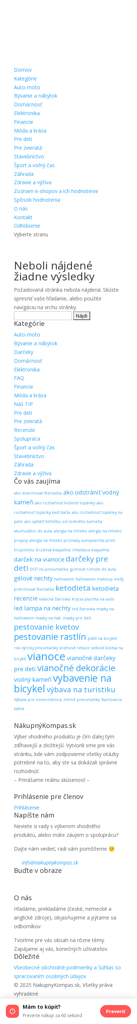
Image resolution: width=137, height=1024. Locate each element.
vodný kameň (33, 679)
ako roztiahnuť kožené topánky (65, 502)
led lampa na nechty (42, 608)
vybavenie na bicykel (62, 683)
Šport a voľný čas (34, 165)
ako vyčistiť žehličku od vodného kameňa (63, 521)
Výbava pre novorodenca (38, 699)
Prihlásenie (26, 807)
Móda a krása (30, 130)
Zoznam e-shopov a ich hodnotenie (56, 191)
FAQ (19, 377)
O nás (21, 208)
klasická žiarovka (55, 599)
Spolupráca (27, 438)
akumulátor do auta (33, 530)
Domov (23, 69)
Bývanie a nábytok (35, 95)
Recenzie (24, 429)
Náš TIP (23, 404)
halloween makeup (94, 579)
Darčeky (23, 351)
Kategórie (25, 78)
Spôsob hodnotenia (37, 199)
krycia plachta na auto (93, 599)
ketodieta (73, 588)
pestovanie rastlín (50, 636)
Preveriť (115, 1011)
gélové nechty (33, 578)
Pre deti (23, 138)
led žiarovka (83, 608)
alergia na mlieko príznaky (54, 540)
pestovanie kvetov (46, 627)
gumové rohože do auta (93, 569)
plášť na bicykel (102, 638)
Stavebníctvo (29, 156)
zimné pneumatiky (81, 699)
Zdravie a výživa (33, 182)
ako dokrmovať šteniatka (38, 493)
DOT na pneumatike (49, 569)
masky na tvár (48, 618)
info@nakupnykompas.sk (50, 862)
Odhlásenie (27, 225)
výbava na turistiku (81, 689)
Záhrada (24, 173)
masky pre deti (77, 618)
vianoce (46, 656)
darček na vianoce (39, 559)
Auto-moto (27, 87)
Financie (23, 121)
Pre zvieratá (28, 147)
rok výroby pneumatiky (36, 647)
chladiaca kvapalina (90, 549)
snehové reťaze (75, 647)
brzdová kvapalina (53, 549)
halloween (64, 579)
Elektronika (27, 113)
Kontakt (23, 217)
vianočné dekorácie (76, 668)
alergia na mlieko (70, 530)
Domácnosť (28, 104)
